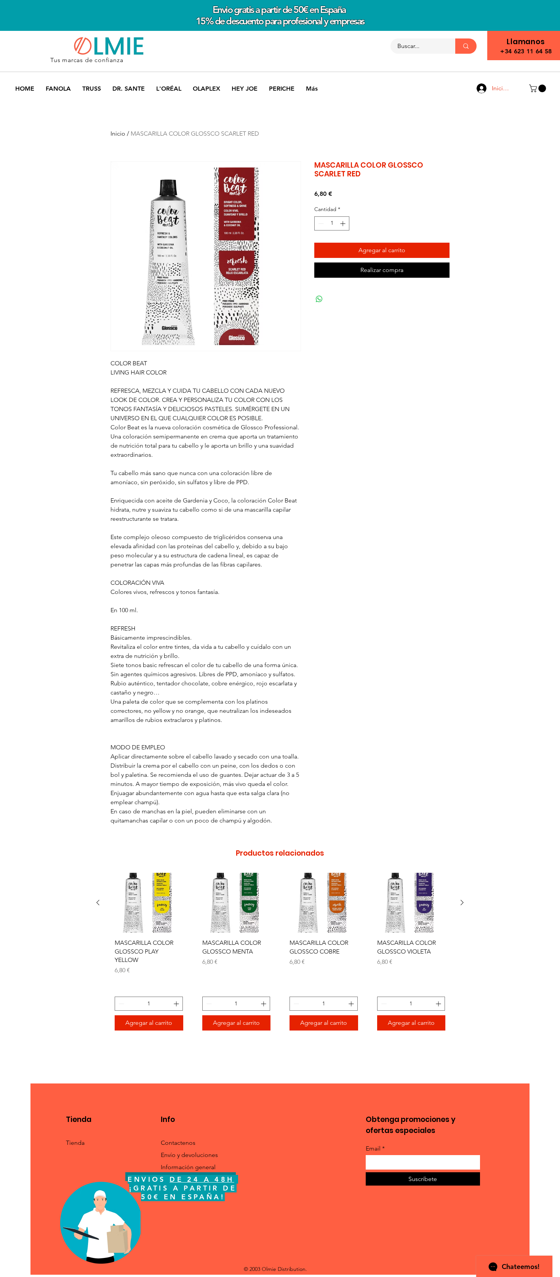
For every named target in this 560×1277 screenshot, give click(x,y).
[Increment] (343, 223)
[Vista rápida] (149, 903)
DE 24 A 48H (202, 1179)
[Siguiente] (462, 902)
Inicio (117, 133)
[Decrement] (320, 223)
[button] (538, 88)
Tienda (75, 1142)
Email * (375, 1149)
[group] (280, 954)
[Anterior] (97, 902)
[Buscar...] (466, 46)
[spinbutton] (332, 223)
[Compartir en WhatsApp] (319, 299)
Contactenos (178, 1142)
